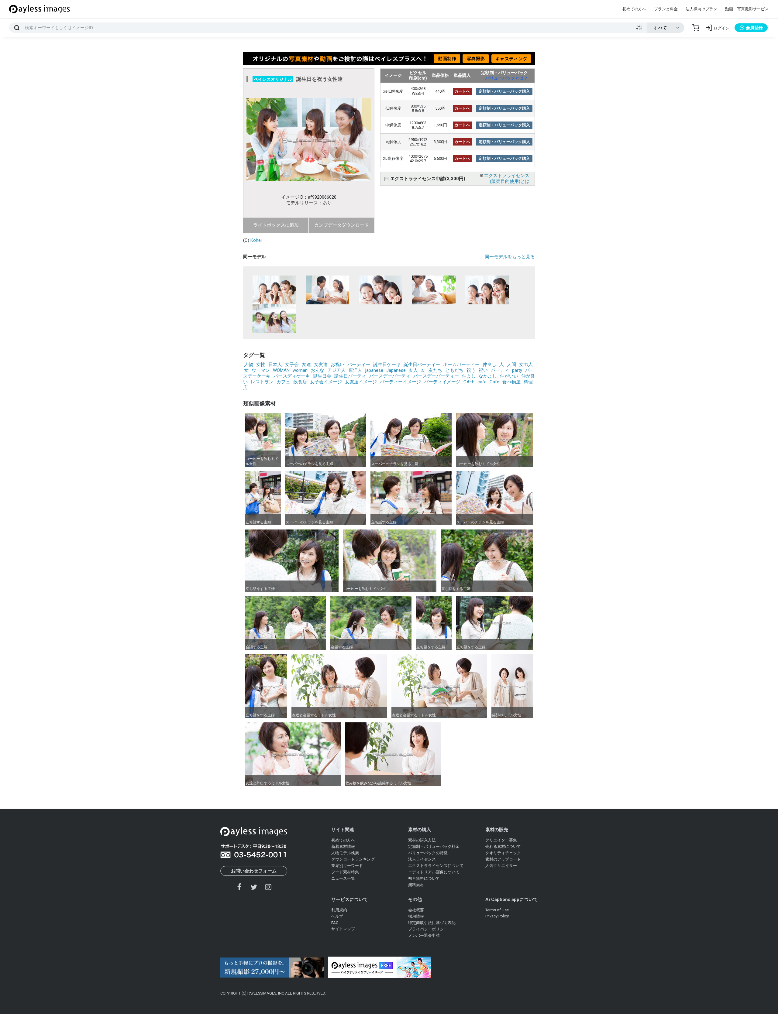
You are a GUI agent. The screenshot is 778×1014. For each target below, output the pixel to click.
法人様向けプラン (701, 9)
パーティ (500, 370)
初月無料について (424, 878)
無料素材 (416, 884)
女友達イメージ (361, 382)
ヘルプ (337, 916)
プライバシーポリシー (428, 929)
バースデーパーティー (436, 376)
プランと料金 (666, 9)
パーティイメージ (442, 382)
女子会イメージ (326, 382)
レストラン (262, 382)
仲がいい (509, 376)
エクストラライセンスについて (435, 865)
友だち (435, 370)
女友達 (321, 364)
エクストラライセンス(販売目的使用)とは (506, 178)
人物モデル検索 (345, 853)
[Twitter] (253, 887)
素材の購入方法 (422, 840)
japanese (374, 370)
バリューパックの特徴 (428, 853)
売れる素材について (503, 846)
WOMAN (281, 370)
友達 (306, 364)
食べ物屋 (511, 382)
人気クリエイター (501, 865)
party (517, 370)
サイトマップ (343, 929)
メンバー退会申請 (424, 935)
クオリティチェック (503, 853)
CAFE (468, 382)
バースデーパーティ (389, 376)
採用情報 (416, 916)
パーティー (358, 364)
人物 (248, 364)
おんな (317, 370)
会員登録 (754, 27)
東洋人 (355, 370)
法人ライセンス (422, 859)
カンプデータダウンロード (341, 225)
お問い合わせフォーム (254, 871)
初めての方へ (634, 9)
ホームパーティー (461, 364)
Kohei (256, 240)
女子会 (292, 364)
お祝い (337, 364)
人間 (511, 364)
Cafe (494, 382)
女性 (260, 364)
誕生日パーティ (350, 376)
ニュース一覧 (343, 878)
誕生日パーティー (422, 364)
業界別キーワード (347, 865)
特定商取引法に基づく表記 (432, 922)
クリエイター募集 (501, 840)
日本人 (275, 364)
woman (300, 370)
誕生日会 (322, 376)
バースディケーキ (292, 376)
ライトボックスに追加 (276, 225)
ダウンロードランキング (353, 859)
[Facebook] (239, 887)
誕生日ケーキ (387, 364)
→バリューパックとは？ (504, 78)
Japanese (396, 370)
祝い (483, 370)
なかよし (488, 376)
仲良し (489, 364)
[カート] (695, 27)
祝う (471, 370)
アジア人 (336, 370)
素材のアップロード (503, 859)
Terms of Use (497, 910)
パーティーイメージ (400, 382)
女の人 (526, 364)
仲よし (469, 376)
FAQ (335, 922)
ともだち (454, 370)
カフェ (283, 382)
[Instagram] (268, 887)
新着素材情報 (343, 846)
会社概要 (416, 910)
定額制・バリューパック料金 (434, 846)
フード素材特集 (345, 872)
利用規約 (339, 910)
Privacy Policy (497, 916)
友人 (413, 370)
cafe (482, 382)
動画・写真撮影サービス (747, 9)
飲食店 (300, 382)
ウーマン (261, 370)
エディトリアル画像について (434, 872)
